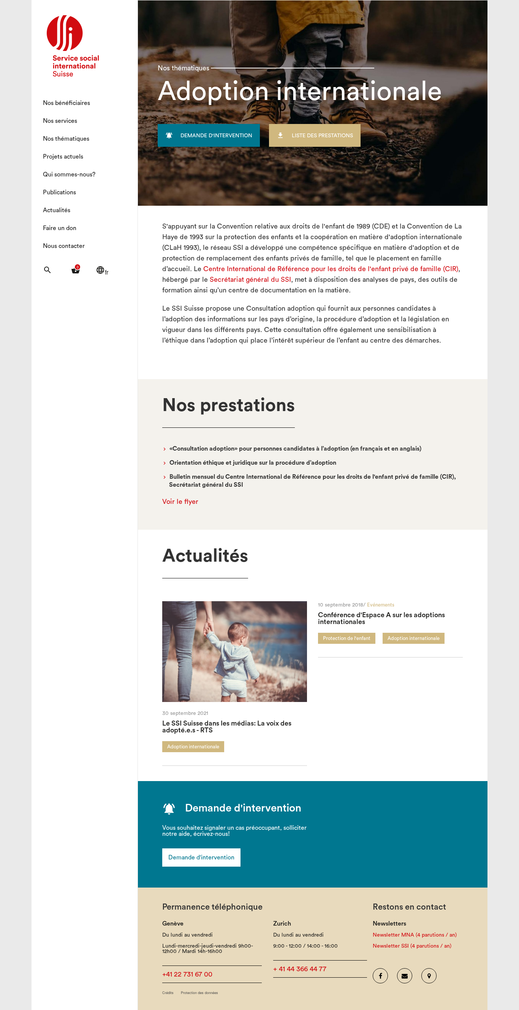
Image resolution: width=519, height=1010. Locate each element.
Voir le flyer (180, 501)
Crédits (168, 992)
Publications (59, 192)
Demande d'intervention (201, 857)
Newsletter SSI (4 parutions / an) (412, 946)
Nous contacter (64, 246)
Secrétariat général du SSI (250, 279)
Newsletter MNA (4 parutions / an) (415, 935)
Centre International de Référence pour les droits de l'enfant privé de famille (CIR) (330, 268)
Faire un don (59, 228)
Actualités (56, 210)
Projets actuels (63, 157)
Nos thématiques (66, 139)
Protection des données (199, 992)
